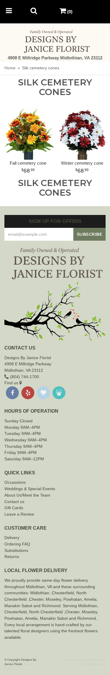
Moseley (53, 599)
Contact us (14, 501)
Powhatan (72, 599)
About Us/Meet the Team (27, 495)
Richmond (51, 605)
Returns (11, 556)
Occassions (15, 482)
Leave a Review (19, 514)
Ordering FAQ (17, 544)
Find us (11, 382)
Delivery (11, 537)
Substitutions (16, 550)
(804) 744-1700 (24, 376)
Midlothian (39, 592)
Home (10, 68)
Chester (59, 592)
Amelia (90, 599)
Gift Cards (13, 507)
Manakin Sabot (18, 605)
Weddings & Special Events (29, 488)
